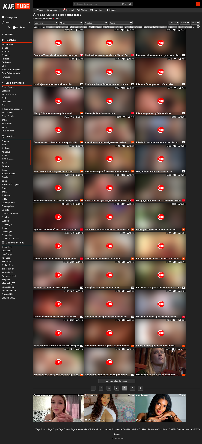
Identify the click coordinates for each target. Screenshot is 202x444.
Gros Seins (7, 123)
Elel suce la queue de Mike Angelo (51, 287)
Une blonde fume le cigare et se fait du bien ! (107, 345)
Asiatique (6, 55)
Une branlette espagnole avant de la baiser (106, 316)
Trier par (172, 23)
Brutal (5, 120)
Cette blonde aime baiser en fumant (102, 258)
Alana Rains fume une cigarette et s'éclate (105, 142)
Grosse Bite (7, 112)
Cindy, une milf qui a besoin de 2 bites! (155, 345)
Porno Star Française (12, 69)
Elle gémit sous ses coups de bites (102, 287)
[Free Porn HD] (16, 6)
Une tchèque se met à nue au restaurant (155, 374)
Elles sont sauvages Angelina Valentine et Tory (108, 200)
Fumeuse (6, 77)
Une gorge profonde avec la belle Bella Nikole (158, 200)
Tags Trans (64, 429)
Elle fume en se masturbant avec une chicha (157, 258)
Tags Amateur (77, 429)
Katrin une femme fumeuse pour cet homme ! (107, 84)
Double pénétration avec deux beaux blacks (55, 316)
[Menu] (198, 4)
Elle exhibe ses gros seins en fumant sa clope (158, 287)
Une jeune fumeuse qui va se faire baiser (156, 316)
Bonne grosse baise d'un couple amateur (156, 229)
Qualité (184, 23)
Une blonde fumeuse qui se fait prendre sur (106, 374)
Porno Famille (8, 116)
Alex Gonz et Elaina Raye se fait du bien (53, 171)
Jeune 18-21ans (9, 94)
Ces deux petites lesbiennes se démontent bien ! (108, 229)
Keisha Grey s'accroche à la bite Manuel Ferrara (108, 55)
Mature (5, 127)
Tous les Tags (8, 131)
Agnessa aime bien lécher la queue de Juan (55, 229)
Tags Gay (52, 429)
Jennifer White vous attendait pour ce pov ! (55, 258)
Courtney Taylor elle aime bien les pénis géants (57, 55)
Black (4, 105)
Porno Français (9, 87)
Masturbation (8, 44)
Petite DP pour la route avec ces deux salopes (56, 345)
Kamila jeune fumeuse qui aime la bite (52, 84)
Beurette (6, 51)
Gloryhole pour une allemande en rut (154, 171)
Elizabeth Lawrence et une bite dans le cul (157, 142)
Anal (4, 98)
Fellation (6, 59)
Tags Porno (41, 429)
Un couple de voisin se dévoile (100, 113)
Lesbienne (7, 102)
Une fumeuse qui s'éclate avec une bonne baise (108, 171)
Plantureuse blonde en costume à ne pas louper (57, 200)
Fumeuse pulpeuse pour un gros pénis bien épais (159, 55)
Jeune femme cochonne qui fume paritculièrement (57, 142)
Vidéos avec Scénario (12, 109)
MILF (4, 66)
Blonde (5, 48)
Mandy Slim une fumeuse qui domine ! (53, 113)
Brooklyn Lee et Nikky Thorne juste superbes (56, 374)
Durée (194, 23)
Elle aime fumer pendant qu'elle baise (154, 84)
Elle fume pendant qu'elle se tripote (153, 113)
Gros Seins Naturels (11, 73)
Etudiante (6, 91)
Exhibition (6, 62)
